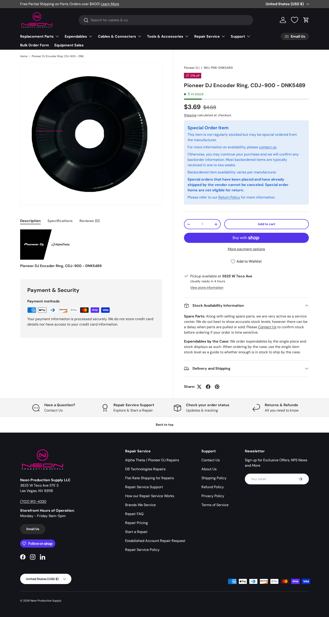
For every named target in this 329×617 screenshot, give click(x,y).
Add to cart (266, 224)
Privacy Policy (212, 496)
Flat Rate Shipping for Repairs (149, 478)
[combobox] (166, 20)
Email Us (32, 529)
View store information (206, 287)
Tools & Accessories (165, 36)
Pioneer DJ (191, 68)
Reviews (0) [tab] (89, 220)
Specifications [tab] (60, 220)
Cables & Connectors (117, 36)
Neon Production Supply (45, 600)
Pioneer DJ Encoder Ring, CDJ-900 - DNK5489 (58, 56)
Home (24, 56)
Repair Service (207, 36)
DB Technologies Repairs (145, 469)
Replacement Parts (37, 36)
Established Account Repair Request (155, 540)
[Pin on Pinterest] (217, 386)
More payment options (246, 249)
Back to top (164, 425)
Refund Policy (212, 487)
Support (238, 36)
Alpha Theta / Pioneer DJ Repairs (152, 460)
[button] (306, 20)
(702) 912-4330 (33, 501)
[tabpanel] (91, 249)
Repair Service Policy (142, 549)
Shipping (190, 115)
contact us (267, 147)
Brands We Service (140, 505)
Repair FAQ (134, 513)
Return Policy (229, 197)
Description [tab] (30, 220)
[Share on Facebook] (208, 386)
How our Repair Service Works (149, 496)
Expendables (76, 36)
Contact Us (267, 327)
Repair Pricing (136, 522)
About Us (209, 469)
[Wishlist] (294, 20)
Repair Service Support (144, 487)
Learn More (110, 4)
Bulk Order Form (34, 45)
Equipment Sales (69, 45)
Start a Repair (136, 531)
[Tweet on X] (199, 386)
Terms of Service (215, 505)
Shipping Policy (213, 478)
